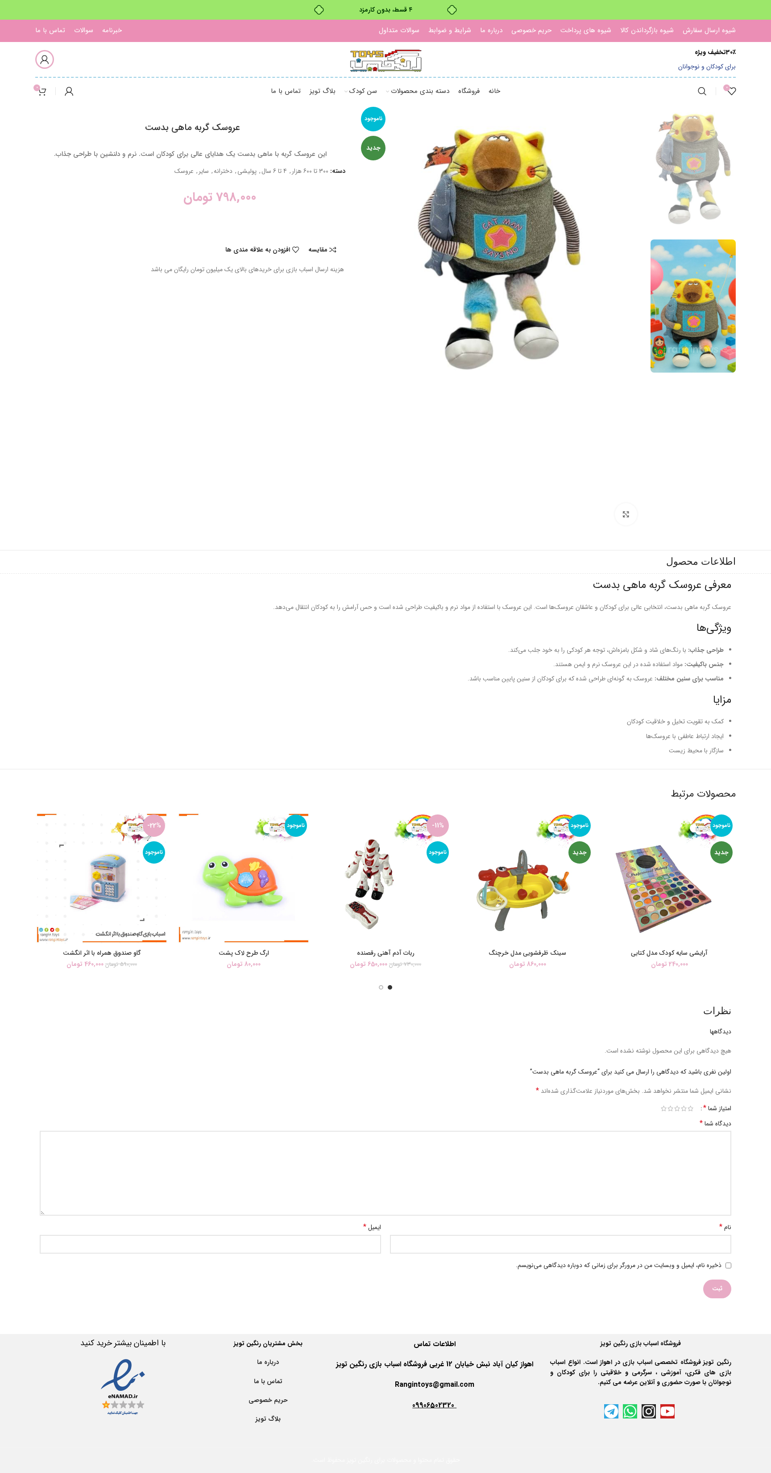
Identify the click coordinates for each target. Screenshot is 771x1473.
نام (725, 1227)
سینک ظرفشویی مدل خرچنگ (527, 953)
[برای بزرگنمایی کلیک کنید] (626, 514)
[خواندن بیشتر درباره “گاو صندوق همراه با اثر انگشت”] (42, 846)
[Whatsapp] (630, 1411)
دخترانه (223, 171)
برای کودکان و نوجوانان (707, 66)
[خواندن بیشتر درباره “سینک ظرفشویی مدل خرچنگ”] (467, 846)
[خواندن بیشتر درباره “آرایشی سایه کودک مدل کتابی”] (609, 846)
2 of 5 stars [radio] (683, 1108)
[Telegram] (611, 1411)
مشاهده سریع (609, 866)
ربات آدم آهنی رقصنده (386, 953)
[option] (693, 166)
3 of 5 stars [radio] (677, 1108)
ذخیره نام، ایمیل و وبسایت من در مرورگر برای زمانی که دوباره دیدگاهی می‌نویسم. (618, 1265)
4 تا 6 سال (274, 171)
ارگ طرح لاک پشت (244, 953)
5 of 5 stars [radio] (663, 1108)
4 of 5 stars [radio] (670, 1108)
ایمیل (372, 1227)
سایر (204, 171)
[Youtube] (667, 1411)
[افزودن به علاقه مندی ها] (609, 826)
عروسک (184, 171)
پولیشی (247, 171)
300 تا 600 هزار (310, 171)
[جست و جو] (702, 91)
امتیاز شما (717, 1108)
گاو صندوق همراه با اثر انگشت (102, 953)
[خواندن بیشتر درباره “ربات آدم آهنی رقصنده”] (326, 846)
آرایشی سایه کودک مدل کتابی (669, 953)
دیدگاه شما (715, 1124)
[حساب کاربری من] (44, 59)
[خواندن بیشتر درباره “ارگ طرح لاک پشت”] (184, 846)
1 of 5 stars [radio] (690, 1108)
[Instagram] (649, 1411)
